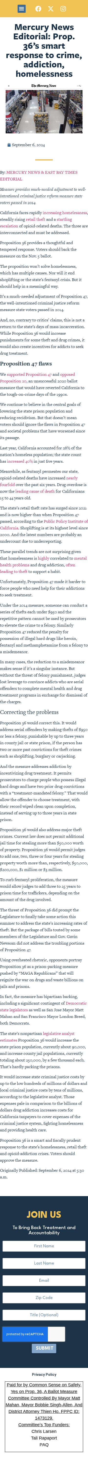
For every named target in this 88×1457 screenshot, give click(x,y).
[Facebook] (38, 8)
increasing (52, 213)
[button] (22, 9)
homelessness (74, 213)
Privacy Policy (44, 1374)
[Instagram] (63, 8)
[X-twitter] (51, 8)
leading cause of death (35, 491)
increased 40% (20, 461)
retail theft (35, 219)
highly (43, 558)
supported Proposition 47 (29, 374)
